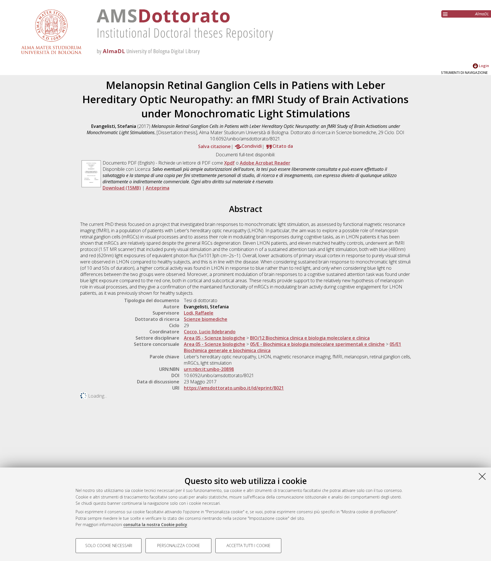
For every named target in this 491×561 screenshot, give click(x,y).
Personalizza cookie (178, 545)
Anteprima (157, 188)
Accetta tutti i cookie (248, 545)
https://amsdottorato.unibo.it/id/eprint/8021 (234, 388)
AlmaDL (482, 13)
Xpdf (229, 163)
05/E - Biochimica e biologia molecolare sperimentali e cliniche (317, 344)
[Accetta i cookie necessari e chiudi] (482, 476)
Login (483, 65)
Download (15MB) (122, 188)
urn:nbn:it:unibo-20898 (209, 369)
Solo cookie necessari (108, 545)
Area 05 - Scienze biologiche (214, 338)
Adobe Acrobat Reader (265, 163)
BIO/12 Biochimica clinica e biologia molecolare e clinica (310, 338)
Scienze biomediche (205, 319)
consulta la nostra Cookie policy (155, 524)
